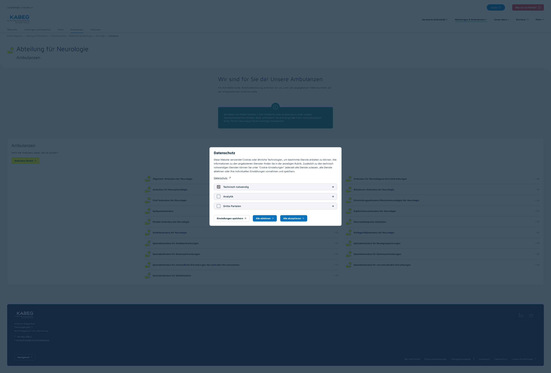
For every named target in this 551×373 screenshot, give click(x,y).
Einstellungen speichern (230, 218)
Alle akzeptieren (292, 218)
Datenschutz (222, 178)
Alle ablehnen (263, 218)
